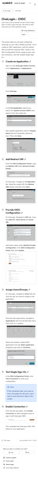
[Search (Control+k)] (30, 3)
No (28, 452)
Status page (10, 464)
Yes (12, 452)
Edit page (7, 440)
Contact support (11, 457)
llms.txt (16, 468)
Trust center (10, 461)
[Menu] (34, 4)
